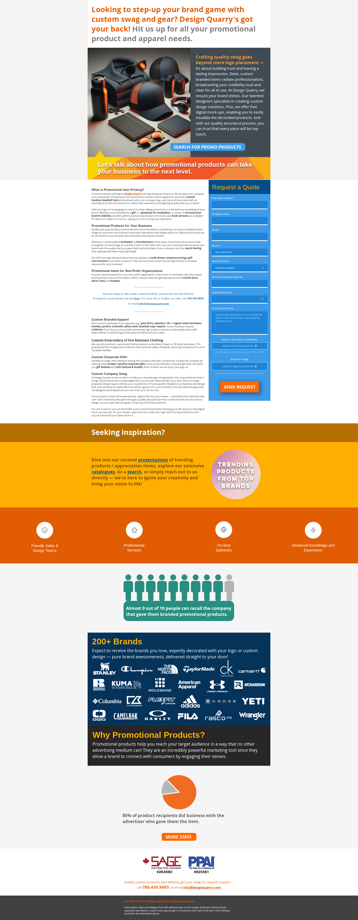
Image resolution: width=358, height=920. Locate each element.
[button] (240, 345)
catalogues (103, 472)
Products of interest (223, 308)
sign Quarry (135, 193)
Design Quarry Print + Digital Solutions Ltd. (170, 901)
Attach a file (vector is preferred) (239, 339)
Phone (215, 246)
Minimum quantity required (227, 277)
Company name (220, 214)
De (126, 193)
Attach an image (240, 359)
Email (215, 230)
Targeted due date (222, 292)
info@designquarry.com (153, 303)
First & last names (221, 198)
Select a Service (220, 261)
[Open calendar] (262, 299)
